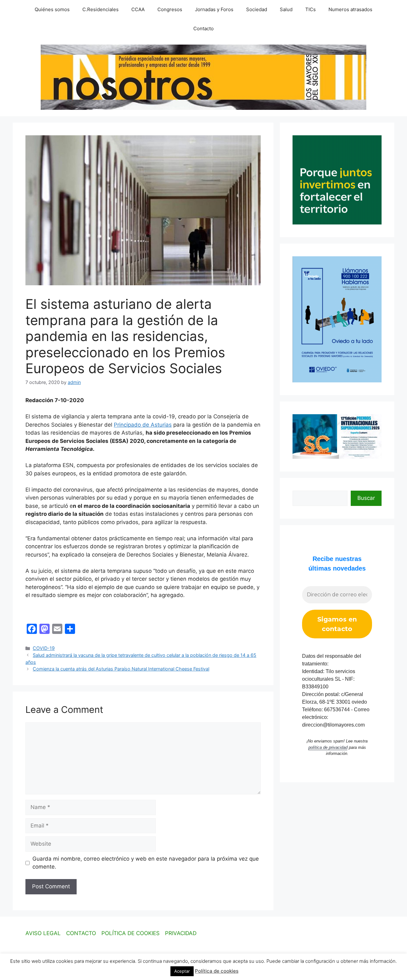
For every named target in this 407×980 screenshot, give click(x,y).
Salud (286, 9)
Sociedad (256, 9)
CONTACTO (81, 933)
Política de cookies (216, 971)
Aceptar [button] (182, 971)
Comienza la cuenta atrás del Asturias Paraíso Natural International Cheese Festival (121, 668)
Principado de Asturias (143, 425)
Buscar (366, 498)
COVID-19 (44, 648)
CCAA (138, 9)
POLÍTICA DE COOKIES (130, 933)
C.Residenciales (100, 9)
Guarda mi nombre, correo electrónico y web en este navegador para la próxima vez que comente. (145, 863)
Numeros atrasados (350, 9)
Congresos (169, 9)
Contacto (203, 28)
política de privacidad (328, 747)
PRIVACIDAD (181, 933)
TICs (310, 9)
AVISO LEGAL (43, 933)
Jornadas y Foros (214, 9)
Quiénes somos (52, 9)
